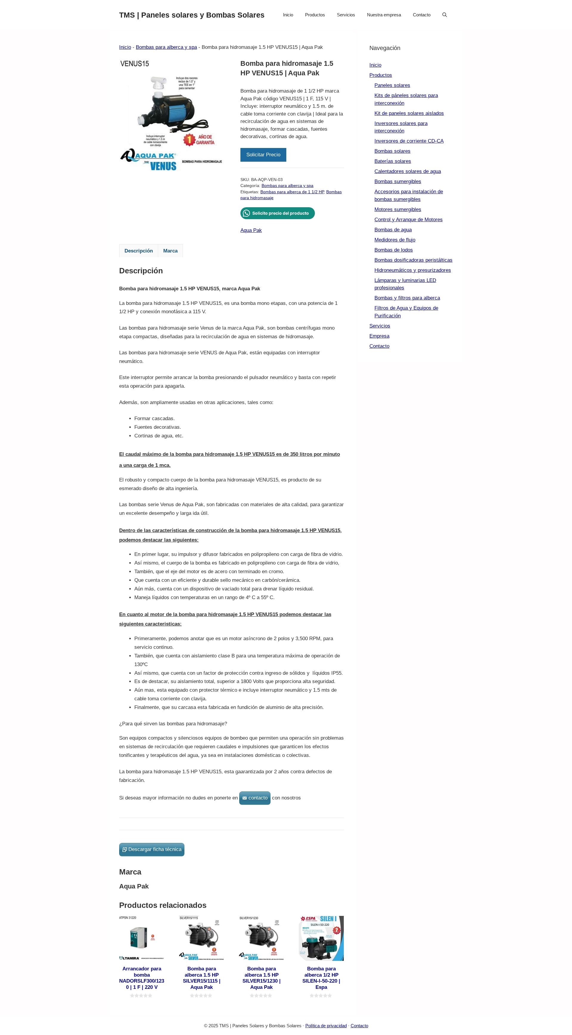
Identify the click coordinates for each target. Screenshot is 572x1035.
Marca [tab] (170, 251)
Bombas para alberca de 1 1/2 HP (292, 192)
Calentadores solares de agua (407, 171)
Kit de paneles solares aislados (409, 113)
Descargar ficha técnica (154, 849)
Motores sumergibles (397, 209)
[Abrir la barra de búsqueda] (444, 15)
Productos (315, 14)
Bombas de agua (393, 230)
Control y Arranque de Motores (408, 219)
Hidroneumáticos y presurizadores (412, 270)
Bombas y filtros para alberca (407, 298)
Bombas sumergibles (397, 181)
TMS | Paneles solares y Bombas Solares (192, 15)
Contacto (421, 14)
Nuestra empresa (384, 14)
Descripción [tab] (139, 251)
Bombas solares (392, 151)
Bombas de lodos (393, 250)
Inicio (288, 14)
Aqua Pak (251, 230)
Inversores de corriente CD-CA (409, 141)
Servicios (346, 14)
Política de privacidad (326, 1025)
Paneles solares (392, 85)
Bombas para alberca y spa (166, 47)
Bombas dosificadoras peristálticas (413, 260)
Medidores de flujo (394, 240)
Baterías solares (392, 161)
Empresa (379, 336)
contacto (258, 798)
